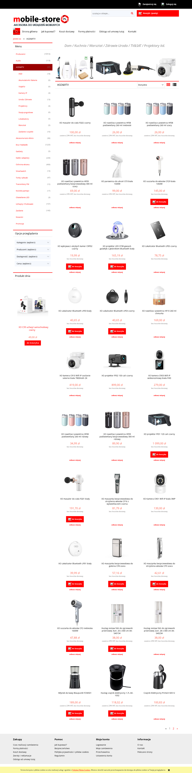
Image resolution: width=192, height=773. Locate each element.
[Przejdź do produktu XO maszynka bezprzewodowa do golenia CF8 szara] (117, 548)
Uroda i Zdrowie (25, 99)
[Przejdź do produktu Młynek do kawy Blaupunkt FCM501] (75, 678)
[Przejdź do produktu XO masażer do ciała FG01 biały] (75, 483)
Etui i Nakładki (22, 144)
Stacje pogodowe (26, 112)
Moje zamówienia (104, 748)
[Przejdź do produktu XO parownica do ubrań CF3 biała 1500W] (117, 166)
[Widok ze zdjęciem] (168, 84)
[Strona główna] (41, 18)
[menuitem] (29, 31)
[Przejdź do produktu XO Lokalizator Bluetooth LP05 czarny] (159, 231)
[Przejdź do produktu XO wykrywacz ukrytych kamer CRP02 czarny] (75, 231)
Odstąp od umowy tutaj (24, 759)
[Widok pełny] (174, 84)
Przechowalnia (103, 752)
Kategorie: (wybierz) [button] (26, 242)
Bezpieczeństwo (62, 748)
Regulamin (60, 755)
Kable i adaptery (22, 158)
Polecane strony (144, 752)
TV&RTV (22, 86)
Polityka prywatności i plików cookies (72, 752)
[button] (75, 143)
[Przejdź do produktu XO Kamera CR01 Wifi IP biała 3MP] (159, 483)
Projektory (23, 106)
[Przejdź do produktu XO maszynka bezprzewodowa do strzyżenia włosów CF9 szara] (159, 548)
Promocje (20, 223)
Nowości (19, 217)
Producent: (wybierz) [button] (26, 249)
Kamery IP (23, 93)
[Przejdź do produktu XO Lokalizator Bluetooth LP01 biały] (75, 548)
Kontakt (141, 748)
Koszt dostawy (19, 752)
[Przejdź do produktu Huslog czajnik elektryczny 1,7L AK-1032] (117, 678)
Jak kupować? (61, 744)
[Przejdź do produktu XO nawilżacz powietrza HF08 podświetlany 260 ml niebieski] (117, 107)
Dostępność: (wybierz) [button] (27, 256)
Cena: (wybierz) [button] (24, 263)
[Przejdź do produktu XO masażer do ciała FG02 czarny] (75, 107)
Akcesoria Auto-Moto (25, 138)
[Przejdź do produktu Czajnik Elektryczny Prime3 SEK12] (159, 678)
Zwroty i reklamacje (22, 755)
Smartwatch (21, 171)
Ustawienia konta (104, 755)
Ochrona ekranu (23, 164)
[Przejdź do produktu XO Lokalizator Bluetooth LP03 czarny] (117, 295)
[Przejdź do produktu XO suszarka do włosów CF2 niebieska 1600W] (75, 613)
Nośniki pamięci (22, 190)
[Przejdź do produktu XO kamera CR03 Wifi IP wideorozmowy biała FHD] (159, 360)
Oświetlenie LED (22, 197)
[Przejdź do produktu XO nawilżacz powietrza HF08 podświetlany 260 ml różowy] (75, 419)
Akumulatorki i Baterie (28, 80)
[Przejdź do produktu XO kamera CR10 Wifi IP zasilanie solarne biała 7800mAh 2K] (75, 360)
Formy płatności (20, 748)
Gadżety (19, 151)
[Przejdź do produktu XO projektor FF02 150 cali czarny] (117, 360)
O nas (140, 744)
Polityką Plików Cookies (81, 770)
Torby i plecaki (22, 177)
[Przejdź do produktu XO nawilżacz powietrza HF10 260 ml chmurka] (159, 295)
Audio (18, 60)
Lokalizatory (24, 119)
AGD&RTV (20, 67)
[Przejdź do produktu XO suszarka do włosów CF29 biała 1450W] (159, 166)
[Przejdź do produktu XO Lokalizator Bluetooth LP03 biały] (75, 295)
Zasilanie (19, 210)
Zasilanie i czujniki (26, 131)
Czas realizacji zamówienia (25, 744)
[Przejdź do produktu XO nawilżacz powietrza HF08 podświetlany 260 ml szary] (159, 107)
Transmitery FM (22, 184)
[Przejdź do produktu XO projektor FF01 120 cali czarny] (159, 419)
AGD (20, 73)
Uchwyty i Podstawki (24, 204)
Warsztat (22, 125)
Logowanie (101, 744)
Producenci (20, 54)
